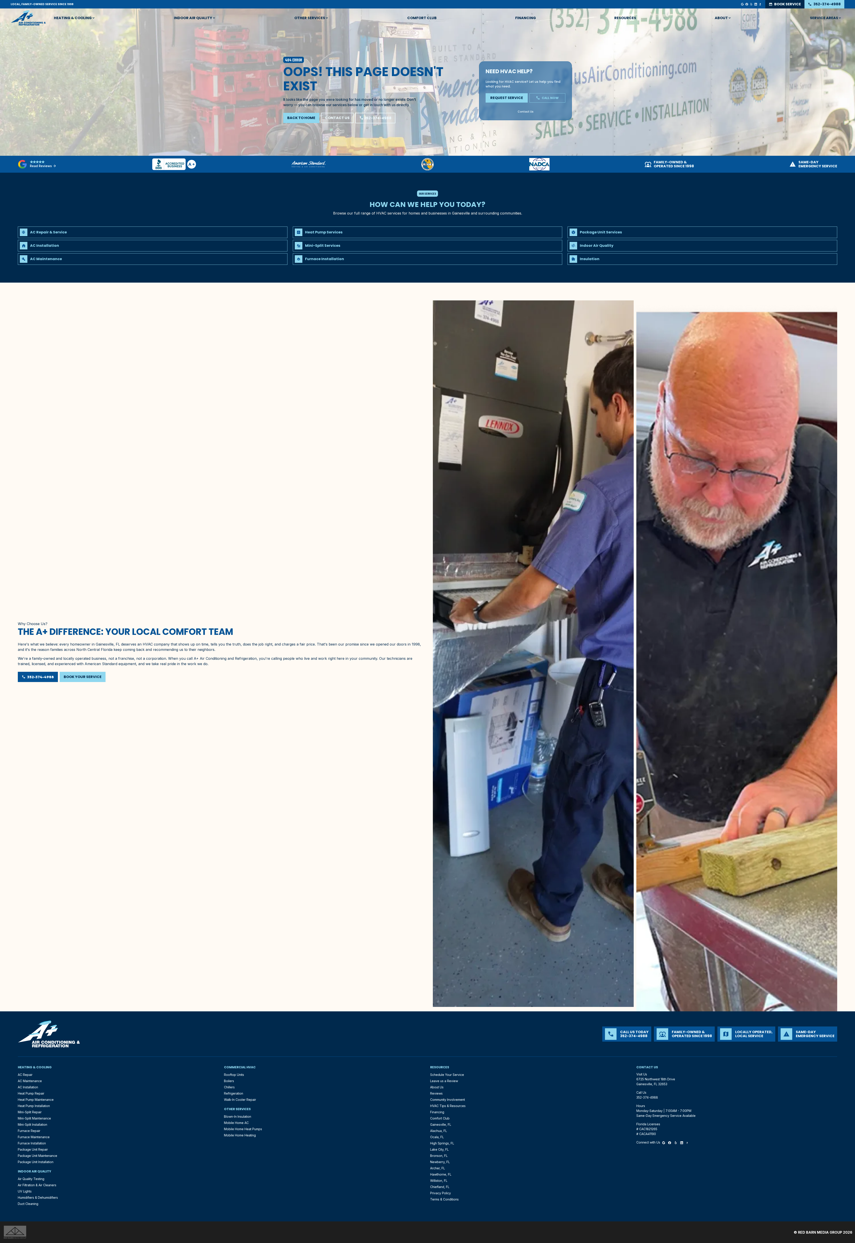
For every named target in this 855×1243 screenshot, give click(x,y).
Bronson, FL (439, 1156)
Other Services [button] (309, 17)
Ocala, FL (437, 1137)
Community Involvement (447, 1099)
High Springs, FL (442, 1143)
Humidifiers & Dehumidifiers (38, 1197)
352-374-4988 (824, 4)
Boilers (229, 1081)
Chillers (229, 1087)
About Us (437, 1087)
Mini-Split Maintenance (34, 1118)
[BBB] (760, 4)
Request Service (506, 97)
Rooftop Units (234, 1075)
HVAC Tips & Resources (448, 1106)
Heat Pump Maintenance (36, 1099)
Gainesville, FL (440, 1124)
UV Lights (25, 1191)
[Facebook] (746, 4)
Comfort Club (422, 17)
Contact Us (337, 117)
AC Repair (25, 1075)
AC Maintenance (30, 1081)
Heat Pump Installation (34, 1106)
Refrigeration (233, 1093)
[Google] (742, 4)
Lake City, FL (439, 1149)
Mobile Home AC (236, 1123)
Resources (625, 17)
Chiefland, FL (439, 1187)
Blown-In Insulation (237, 1116)
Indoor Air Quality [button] (193, 17)
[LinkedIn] (755, 4)
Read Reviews (43, 166)
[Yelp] (751, 4)
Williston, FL (438, 1180)
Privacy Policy (440, 1193)
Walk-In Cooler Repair (240, 1099)
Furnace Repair (29, 1131)
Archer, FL (437, 1168)
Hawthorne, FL (440, 1174)
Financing (525, 17)
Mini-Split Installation (32, 1124)
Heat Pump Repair (31, 1093)
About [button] (721, 17)
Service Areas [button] (824, 17)
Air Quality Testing (31, 1179)
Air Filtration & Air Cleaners (37, 1185)
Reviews (436, 1093)
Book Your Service (83, 676)
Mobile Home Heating (240, 1135)
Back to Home (301, 117)
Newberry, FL (440, 1162)
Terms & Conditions (444, 1199)
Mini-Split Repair (30, 1112)
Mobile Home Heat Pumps (243, 1129)
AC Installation (28, 1087)
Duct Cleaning (28, 1204)
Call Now (547, 97)
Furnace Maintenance (34, 1137)
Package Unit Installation (35, 1162)
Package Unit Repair (33, 1149)
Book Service (785, 4)
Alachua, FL (438, 1131)
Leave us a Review (444, 1081)
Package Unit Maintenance (37, 1156)
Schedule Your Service (447, 1075)
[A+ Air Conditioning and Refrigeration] (28, 18)
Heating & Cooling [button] (73, 17)
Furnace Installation (32, 1143)
